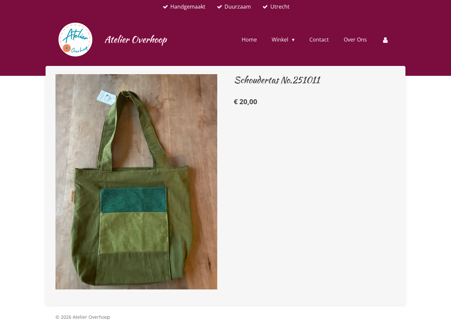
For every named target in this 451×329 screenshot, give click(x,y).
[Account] (385, 39)
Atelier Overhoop (135, 39)
